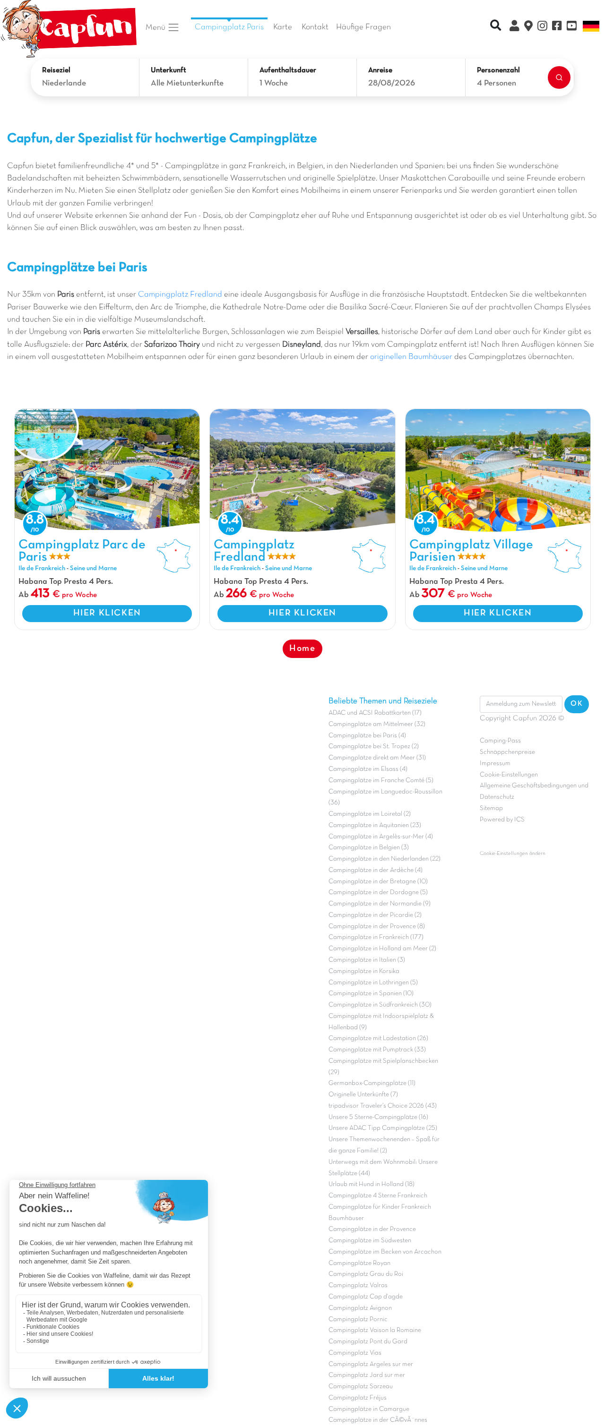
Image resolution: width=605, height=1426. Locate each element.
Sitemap (491, 808)
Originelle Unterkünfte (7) (363, 1095)
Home (302, 648)
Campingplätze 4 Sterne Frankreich (377, 1196)
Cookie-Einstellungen (509, 775)
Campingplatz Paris (229, 27)
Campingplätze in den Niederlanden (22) (384, 859)
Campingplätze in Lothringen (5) (373, 983)
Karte (282, 27)
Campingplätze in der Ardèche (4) (375, 870)
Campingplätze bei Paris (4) (367, 736)
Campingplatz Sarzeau (360, 1386)
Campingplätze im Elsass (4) (367, 769)
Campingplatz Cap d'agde (365, 1297)
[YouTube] (571, 27)
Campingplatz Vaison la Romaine (374, 1330)
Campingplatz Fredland (180, 295)
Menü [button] (156, 27)
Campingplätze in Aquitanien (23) (374, 825)
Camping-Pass (500, 741)
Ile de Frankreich (41, 568)
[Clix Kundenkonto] (514, 27)
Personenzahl (498, 70)
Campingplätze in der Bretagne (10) (378, 882)
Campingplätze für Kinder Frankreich (379, 1207)
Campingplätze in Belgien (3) (368, 848)
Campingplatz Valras (358, 1285)
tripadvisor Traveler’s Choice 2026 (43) (382, 1106)
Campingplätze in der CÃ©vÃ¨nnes (377, 1420)
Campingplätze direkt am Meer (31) (377, 758)
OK (576, 703)
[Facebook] (557, 27)
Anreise (380, 70)
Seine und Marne (93, 568)
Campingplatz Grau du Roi (365, 1274)
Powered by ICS (502, 820)
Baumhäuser (346, 1218)
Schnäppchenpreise (507, 752)
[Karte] (528, 27)
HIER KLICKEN (107, 613)
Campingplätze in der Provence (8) (376, 926)
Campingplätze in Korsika (363, 971)
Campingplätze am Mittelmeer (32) (376, 724)
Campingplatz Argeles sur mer (370, 1364)
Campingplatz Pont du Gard (367, 1342)
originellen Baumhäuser (411, 357)
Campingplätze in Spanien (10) (371, 994)
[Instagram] (542, 27)
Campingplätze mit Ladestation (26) (378, 1038)
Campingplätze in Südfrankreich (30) (380, 1005)
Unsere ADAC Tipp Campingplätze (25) (382, 1128)
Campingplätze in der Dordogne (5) (378, 892)
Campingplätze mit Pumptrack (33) (377, 1050)
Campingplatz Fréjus (357, 1398)
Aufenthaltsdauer (287, 70)
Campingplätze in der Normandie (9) (379, 904)
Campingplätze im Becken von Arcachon (384, 1252)
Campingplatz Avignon (360, 1308)
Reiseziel (56, 70)
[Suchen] (559, 77)
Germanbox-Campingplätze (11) (371, 1083)
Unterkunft (168, 70)
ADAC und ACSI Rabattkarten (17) (375, 713)
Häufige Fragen (363, 27)
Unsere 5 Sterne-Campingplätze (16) (378, 1117)
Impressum (495, 763)
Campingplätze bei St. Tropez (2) (373, 746)
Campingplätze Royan (359, 1263)
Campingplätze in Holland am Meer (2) (382, 949)
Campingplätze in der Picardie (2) (375, 915)
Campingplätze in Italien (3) (366, 960)
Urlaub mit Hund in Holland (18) (371, 1184)
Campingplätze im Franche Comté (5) (380, 780)
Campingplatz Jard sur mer (366, 1375)
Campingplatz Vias (354, 1353)
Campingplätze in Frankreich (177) (376, 937)
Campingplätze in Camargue (368, 1409)
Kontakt (315, 27)
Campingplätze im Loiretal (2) (369, 814)
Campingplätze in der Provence (372, 1229)
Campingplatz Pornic (358, 1319)
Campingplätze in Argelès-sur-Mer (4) (380, 837)
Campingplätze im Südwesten (369, 1241)
